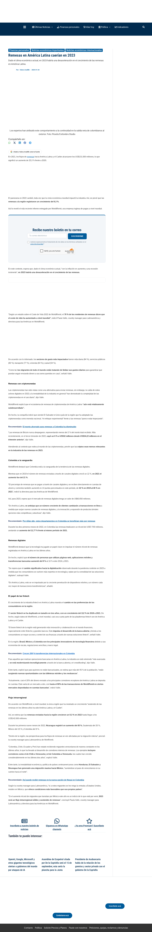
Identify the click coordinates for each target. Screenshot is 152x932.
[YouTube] (29, 904)
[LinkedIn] (20, 143)
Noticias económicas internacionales (84, 50)
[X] (14, 143)
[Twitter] (12, 904)
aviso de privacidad (36, 244)
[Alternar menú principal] (24, 27)
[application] (51, 27)
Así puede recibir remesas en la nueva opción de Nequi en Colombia (53, 780)
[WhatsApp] (9, 143)
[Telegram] (30, 143)
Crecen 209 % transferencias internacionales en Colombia (49, 653)
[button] (42, 27)
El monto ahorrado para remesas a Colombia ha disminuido (49, 427)
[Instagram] (21, 904)
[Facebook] (25, 143)
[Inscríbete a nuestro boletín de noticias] (24, 821)
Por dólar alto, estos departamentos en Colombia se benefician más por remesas (59, 521)
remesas (30, 157)
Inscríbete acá (115, 906)
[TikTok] (25, 904)
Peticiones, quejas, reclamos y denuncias (108, 928)
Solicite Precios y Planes (55, 928)
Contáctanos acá (62, 915)
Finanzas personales (19, 50)
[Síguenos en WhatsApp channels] (57, 821)
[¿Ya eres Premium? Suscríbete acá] (89, 821)
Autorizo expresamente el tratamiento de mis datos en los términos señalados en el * (58, 243)
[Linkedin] (16, 904)
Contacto (28, 928)
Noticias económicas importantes (48, 50)
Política (38, 928)
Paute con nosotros (78, 928)
